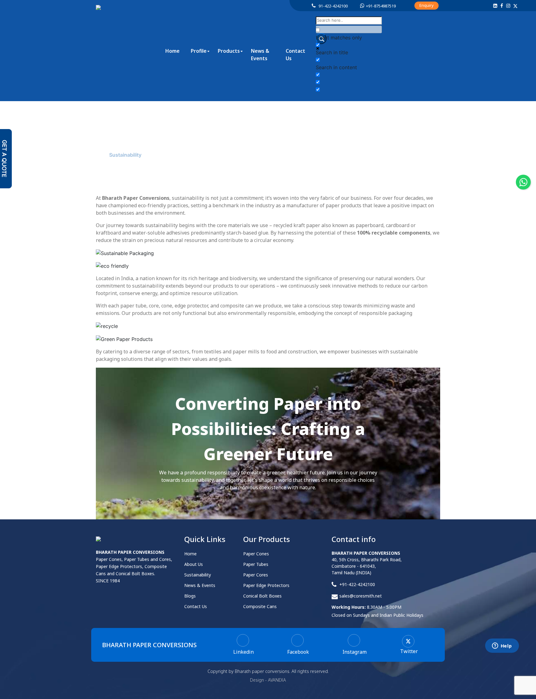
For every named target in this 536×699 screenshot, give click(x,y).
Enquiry (426, 5)
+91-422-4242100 (357, 584)
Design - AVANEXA (268, 680)
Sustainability (197, 575)
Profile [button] (199, 50)
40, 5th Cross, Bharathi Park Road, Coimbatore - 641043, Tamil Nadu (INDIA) (367, 563)
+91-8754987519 (381, 6)
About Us (93, 154)
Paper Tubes (255, 564)
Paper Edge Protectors (266, 585)
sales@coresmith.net (360, 596)
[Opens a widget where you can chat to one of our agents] (502, 646)
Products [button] (229, 50)
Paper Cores (255, 575)
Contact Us (295, 54)
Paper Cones (256, 554)
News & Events (260, 54)
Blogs (190, 596)
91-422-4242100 (333, 6)
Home (172, 50)
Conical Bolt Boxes (262, 596)
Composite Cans (260, 606)
